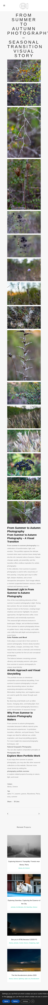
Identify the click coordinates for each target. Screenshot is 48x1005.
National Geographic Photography (19, 747)
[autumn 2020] (24, 71)
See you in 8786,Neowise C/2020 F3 (24, 939)
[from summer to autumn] (24, 94)
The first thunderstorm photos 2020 (24, 975)
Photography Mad (13, 753)
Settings (9, 997)
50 (16, 801)
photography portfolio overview (18, 771)
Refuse (15, 1001)
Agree (6, 1001)
